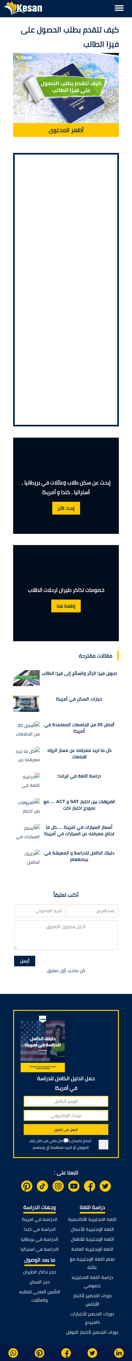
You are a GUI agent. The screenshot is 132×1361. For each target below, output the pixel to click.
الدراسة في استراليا (40, 1249)
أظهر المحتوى (66, 130)
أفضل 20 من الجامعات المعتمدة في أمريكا (79, 728)
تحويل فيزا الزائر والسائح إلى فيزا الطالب (79, 673)
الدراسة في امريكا (39, 1219)
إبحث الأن (66, 508)
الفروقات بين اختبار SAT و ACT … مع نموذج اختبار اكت (79, 805)
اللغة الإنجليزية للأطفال (92, 1239)
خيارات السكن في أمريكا (79, 699)
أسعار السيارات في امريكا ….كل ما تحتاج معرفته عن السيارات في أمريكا (79, 830)
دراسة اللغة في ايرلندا (79, 775)
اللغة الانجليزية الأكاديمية (92, 1219)
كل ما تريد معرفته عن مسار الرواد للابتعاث (79, 753)
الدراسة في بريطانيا (39, 1239)
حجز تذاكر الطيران (39, 1271)
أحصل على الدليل (66, 1129)
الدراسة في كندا (40, 1229)
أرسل (24, 961)
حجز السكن (39, 1281)
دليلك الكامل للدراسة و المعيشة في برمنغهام (79, 856)
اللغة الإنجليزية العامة (92, 1249)
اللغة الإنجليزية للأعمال (92, 1229)
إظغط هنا (66, 606)
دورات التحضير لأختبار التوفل (92, 1332)
